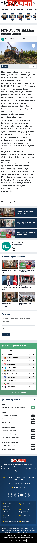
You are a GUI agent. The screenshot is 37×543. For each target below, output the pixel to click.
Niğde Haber (17, 244)
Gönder (6, 334)
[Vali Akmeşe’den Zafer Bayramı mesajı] (10, 264)
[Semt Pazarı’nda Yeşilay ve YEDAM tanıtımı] (27, 264)
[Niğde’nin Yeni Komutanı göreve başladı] (10, 297)
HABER (4, 528)
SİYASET (30, 9)
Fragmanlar (16, 530)
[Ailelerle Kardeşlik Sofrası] (27, 297)
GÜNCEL (4, 9)
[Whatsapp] (25, 495)
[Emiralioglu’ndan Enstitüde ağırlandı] (27, 280)
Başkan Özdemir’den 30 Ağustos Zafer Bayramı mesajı (10, 287)
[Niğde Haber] (6, 246)
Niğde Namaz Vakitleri (8, 511)
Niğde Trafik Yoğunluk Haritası (24, 511)
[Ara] (34, 3)
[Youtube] (22, 495)
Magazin (16, 528)
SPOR (25, 533)
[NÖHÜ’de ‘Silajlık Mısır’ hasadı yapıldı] (18, 53)
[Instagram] (15, 495)
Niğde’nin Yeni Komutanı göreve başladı (7, 305)
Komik (21, 528)
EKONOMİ (21, 9)
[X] (11, 495)
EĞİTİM (30, 533)
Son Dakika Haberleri (11, 521)
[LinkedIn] (18, 495)
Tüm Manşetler (26, 515)
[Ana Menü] (2, 3)
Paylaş (6, 66)
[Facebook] (8, 495)
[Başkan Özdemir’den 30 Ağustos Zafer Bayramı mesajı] (10, 280)
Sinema (27, 528)
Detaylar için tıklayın (18, 392)
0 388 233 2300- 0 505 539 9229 (19, 484)
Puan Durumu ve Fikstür (9, 517)
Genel (32, 528)
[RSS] (28, 495)
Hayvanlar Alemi (6, 530)
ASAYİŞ (12, 9)
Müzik (22, 530)
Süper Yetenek (30, 530)
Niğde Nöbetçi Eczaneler (8, 505)
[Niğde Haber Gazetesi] (17, 3)
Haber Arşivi (25, 521)
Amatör (10, 528)
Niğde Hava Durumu (28, 504)
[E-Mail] (13, 249)
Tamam (24, 540)
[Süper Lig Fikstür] (34, 399)
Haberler (4, 27)
